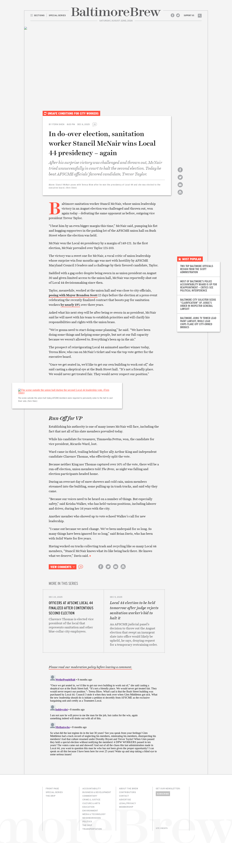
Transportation (92, 829)
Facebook (173, 15)
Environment (90, 810)
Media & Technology (94, 814)
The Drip (50, 795)
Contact (124, 795)
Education (88, 806)
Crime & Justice (91, 799)
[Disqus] (104, 716)
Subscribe (163, 793)
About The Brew (128, 788)
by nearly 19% (70, 305)
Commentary (89, 795)
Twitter (178, 15)
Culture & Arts (91, 803)
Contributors (127, 792)
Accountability (91, 788)
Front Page (52, 788)
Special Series (54, 792)
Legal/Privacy (127, 803)
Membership (126, 806)
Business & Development (96, 792)
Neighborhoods (91, 817)
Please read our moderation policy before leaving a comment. (90, 667)
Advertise (125, 799)
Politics (87, 821)
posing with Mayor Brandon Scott (73, 295)
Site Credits (162, 828)
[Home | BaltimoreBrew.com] (116, 11)
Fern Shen (58, 124)
